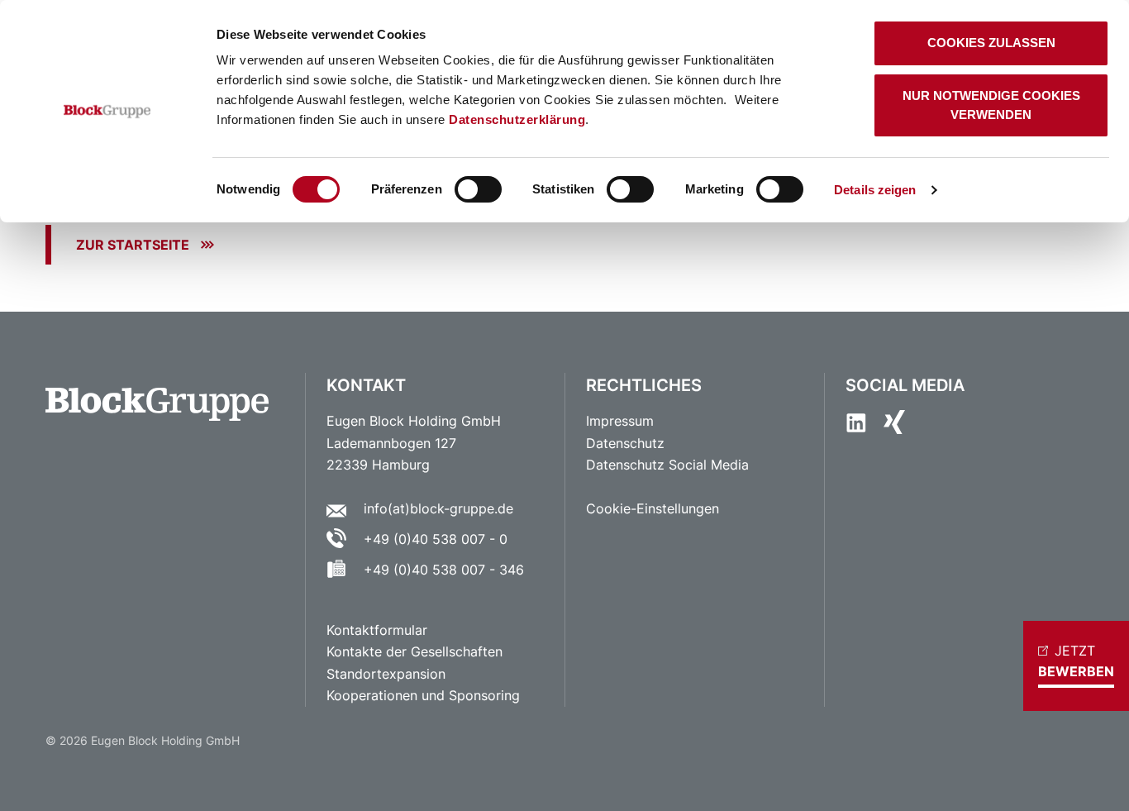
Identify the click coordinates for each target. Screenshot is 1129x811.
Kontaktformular (378, 630)
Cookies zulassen (991, 43)
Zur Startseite (132, 244)
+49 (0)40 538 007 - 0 (435, 539)
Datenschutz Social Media (667, 464)
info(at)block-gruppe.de (438, 508)
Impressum (620, 421)
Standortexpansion (385, 673)
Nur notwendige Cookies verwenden (991, 105)
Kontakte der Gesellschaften (414, 651)
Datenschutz (625, 443)
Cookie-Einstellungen (652, 508)
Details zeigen (875, 190)
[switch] (478, 189)
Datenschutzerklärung (517, 119)
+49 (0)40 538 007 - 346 (444, 569)
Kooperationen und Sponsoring (423, 695)
